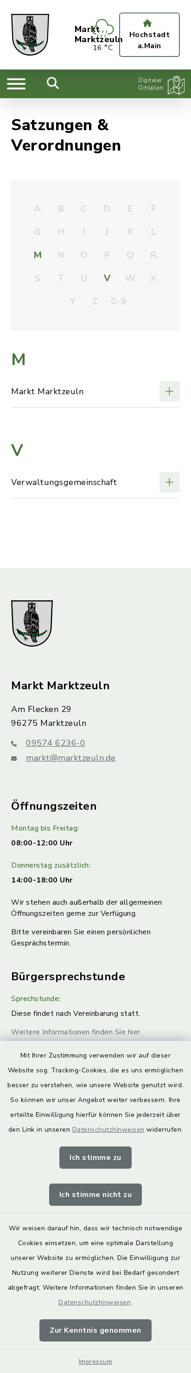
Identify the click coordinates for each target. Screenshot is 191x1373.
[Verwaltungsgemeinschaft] (95, 482)
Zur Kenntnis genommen (95, 1330)
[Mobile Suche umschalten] (53, 83)
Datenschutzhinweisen (108, 1129)
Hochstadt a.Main (149, 40)
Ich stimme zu (95, 1158)
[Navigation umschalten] (16, 83)
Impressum (96, 1361)
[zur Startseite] (30, 35)
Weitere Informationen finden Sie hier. (76, 1032)
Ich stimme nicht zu (95, 1195)
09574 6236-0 (55, 743)
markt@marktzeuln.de (71, 757)
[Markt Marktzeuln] (95, 391)
